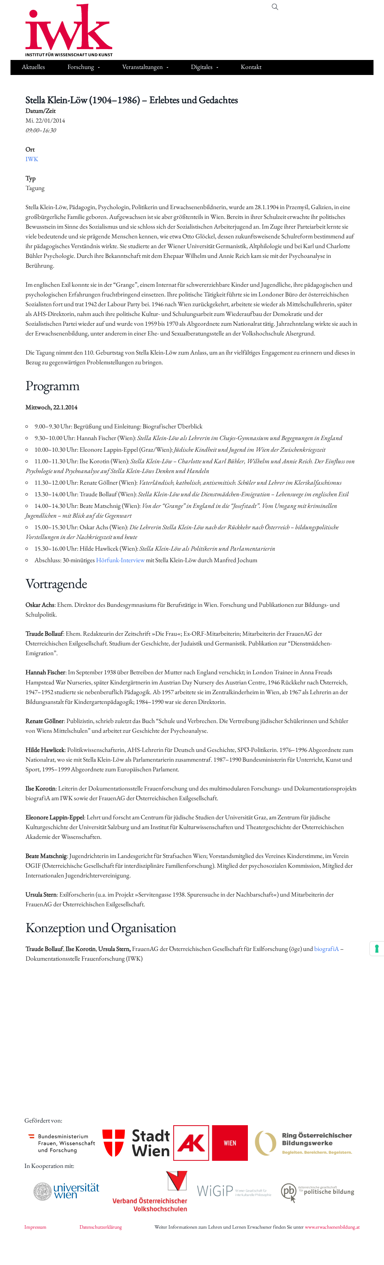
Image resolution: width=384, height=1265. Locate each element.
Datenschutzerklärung (101, 1226)
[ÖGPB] (317, 1191)
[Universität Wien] (66, 1191)
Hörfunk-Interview (120, 560)
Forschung (81, 67)
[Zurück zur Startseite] (63, 30)
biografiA (326, 949)
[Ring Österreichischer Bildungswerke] (304, 1143)
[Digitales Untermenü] (217, 67)
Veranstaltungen (142, 67)
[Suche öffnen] (275, 7)
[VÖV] (150, 1192)
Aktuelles (33, 67)
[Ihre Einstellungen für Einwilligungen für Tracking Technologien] (377, 949)
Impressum (35, 1226)
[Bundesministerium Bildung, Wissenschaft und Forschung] (61, 1143)
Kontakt (251, 67)
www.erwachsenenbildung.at (332, 1226)
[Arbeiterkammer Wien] (210, 1143)
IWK (32, 159)
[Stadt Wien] (136, 1143)
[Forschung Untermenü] (99, 67)
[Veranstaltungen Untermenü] (167, 67)
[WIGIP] (234, 1191)
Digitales (202, 67)
